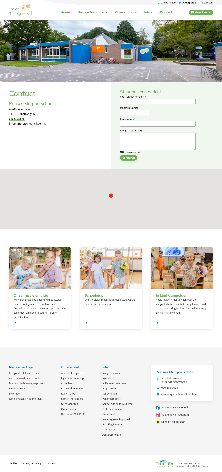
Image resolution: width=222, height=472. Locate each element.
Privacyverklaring (32, 463)
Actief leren (67, 383)
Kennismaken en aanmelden (25, 398)
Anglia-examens (111, 388)
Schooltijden (109, 393)
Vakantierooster (111, 398)
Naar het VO (109, 429)
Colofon (51, 463)
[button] (111, 196)
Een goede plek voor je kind (24, 373)
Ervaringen (15, 393)
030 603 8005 (17, 119)
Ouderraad (108, 414)
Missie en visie (69, 409)
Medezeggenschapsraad (116, 419)
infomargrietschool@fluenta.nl (28, 123)
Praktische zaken (112, 409)
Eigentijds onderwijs (72, 378)
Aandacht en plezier (72, 373)
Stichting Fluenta (112, 424)
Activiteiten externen (114, 383)
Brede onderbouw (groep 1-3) (26, 383)
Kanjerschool (68, 393)
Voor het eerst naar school (24, 378)
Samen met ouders (72, 398)
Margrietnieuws (111, 373)
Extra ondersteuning (72, 388)
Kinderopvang (17, 388)
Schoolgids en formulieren (117, 404)
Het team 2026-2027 (72, 414)
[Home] (26, 10)
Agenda (106, 378)
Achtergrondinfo (111, 434)
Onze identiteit (69, 404)
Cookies (13, 463)
